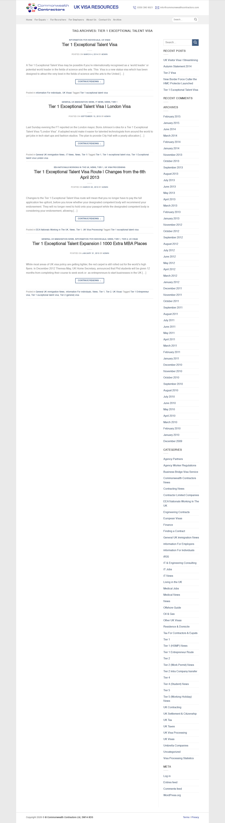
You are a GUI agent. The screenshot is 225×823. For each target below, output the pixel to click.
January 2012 (171, 282)
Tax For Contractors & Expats (180, 633)
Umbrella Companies (175, 745)
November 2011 (172, 295)
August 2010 (170, 390)
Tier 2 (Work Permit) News (178, 665)
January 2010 (171, 435)
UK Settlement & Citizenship (180, 714)
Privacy (195, 817)
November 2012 (172, 225)
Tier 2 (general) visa (69, 295)
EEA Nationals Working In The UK (71, 167)
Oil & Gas (169, 614)
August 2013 (170, 174)
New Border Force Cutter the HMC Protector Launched (180, 81)
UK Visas (105, 40)
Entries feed (170, 782)
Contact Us (105, 19)
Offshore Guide (172, 608)
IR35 (166, 557)
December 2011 (172, 288)
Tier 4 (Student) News (176, 684)
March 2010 (170, 422)
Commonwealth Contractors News (179, 480)
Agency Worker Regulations (179, 465)
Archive (117, 19)
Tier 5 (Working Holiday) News (177, 699)
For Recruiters (58, 19)
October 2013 (171, 161)
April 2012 (169, 269)
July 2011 (169, 320)
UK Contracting (172, 707)
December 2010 (172, 365)
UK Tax (167, 720)
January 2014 (171, 148)
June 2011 (169, 327)
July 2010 (169, 397)
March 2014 (170, 136)
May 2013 (169, 193)
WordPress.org (172, 795)
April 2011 (169, 339)
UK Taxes (169, 726)
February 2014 (172, 142)
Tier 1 (114, 102)
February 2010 (172, 428)
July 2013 (169, 180)
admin (104, 54)
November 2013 (172, 155)
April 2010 (169, 416)
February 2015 (172, 116)
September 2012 (173, 237)
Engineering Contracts (176, 512)
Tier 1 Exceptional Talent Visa (89, 45)
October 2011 (171, 301)
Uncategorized (172, 752)
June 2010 (169, 403)
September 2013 (173, 167)
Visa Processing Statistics (178, 758)
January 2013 (171, 218)
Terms (186, 817)
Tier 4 (166, 678)
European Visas (172, 518)
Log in (167, 776)
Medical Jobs (171, 588)
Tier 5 (166, 690)
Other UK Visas (172, 620)
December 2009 (172, 441)
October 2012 (171, 231)
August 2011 (170, 314)
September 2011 (173, 308)
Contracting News (173, 489)
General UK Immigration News (78, 102)
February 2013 (172, 212)
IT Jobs (167, 569)
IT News (99, 102)
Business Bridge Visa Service (180, 472)
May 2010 (169, 409)
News (107, 102)
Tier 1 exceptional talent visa (94, 93)
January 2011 (171, 358)
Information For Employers (178, 544)
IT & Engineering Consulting (180, 563)
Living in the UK (172, 582)
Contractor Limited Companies (181, 495)
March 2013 (170, 206)
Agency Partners (173, 459)
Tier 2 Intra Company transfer (180, 671)
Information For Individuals (84, 40)
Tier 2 (125, 239)
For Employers (76, 19)
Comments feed (172, 789)
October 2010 (171, 377)
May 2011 (169, 333)
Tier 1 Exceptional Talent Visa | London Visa (90, 107)
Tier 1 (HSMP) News (175, 646)
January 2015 (171, 123)
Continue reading (89, 82)
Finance (168, 525)
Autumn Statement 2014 (177, 66)
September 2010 (173, 384)
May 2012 (169, 263)
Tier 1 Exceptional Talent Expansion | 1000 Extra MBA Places (89, 244)
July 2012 (169, 250)
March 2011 (170, 346)
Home (29, 19)
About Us (91, 19)
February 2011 (171, 352)
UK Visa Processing (115, 167)
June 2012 (169, 257)
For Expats (40, 19)
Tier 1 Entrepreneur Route (178, 652)
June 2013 (169, 187)
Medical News (171, 595)
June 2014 (169, 129)
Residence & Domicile (176, 627)
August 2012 (170, 244)
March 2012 (170, 276)
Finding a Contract (174, 531)
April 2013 (169, 199)
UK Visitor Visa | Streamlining (180, 60)
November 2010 (172, 371)
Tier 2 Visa (169, 73)
